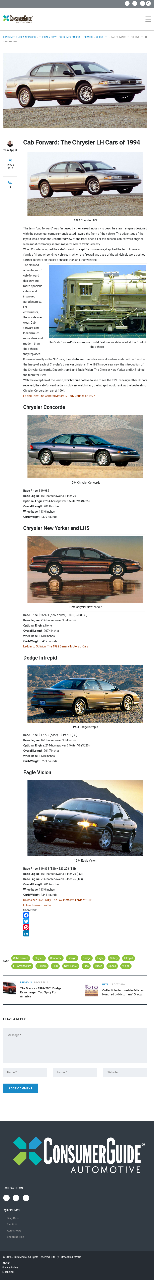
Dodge (87, 958)
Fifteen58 (65, 1256)
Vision (126, 965)
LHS (55, 965)
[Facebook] (85, 915)
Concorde (56, 958)
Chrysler (39, 958)
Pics (86, 965)
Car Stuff (12, 1224)
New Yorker (70, 965)
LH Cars (42, 965)
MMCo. (78, 1256)
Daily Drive (13, 1218)
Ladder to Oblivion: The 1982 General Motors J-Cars (55, 646)
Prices (98, 965)
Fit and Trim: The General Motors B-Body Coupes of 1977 (59, 395)
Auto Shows (14, 1230)
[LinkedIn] (85, 933)
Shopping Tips (15, 1236)
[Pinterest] (85, 927)
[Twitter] (85, 921)
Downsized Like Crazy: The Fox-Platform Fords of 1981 (58, 900)
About (6, 1263)
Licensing (8, 1271)
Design (72, 958)
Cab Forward (20, 958)
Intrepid (128, 958)
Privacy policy (10, 1267)
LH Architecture (22, 965)
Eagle (100, 958)
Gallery (114, 958)
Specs (112, 965)
